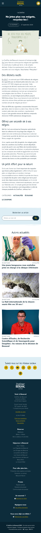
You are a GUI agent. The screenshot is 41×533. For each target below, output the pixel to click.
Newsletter (20, 423)
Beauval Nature (20, 475)
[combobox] (20, 218)
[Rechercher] (35, 218)
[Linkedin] (20, 373)
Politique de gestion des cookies (25, 527)
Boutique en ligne (21, 498)
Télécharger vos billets (21, 516)
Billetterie (20, 432)
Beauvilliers (20, 459)
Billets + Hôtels (20, 434)
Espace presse (20, 485)
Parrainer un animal (21, 473)
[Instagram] (23, 367)
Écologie (29, 195)
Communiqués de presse (20, 489)
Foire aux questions (21, 418)
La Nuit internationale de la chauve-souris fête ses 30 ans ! (18, 303)
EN (32, 529)
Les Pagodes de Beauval (20, 448)
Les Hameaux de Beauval (20, 457)
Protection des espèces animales (20, 471)
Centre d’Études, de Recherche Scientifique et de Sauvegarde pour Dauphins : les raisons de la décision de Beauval (20, 342)
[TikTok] (29, 367)
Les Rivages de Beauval (20, 450)
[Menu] (3, 3)
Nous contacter (20, 420)
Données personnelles (29, 525)
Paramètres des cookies (15, 529)
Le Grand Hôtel (20, 462)
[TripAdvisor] (35, 367)
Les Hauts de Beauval (20, 455)
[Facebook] (6, 367)
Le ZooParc (21, 12)
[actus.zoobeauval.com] (20, 3)
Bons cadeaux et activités (20, 436)
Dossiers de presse (20, 487)
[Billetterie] (38, 3)
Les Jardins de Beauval (20, 453)
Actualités (18, 195)
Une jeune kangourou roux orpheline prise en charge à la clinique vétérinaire (20, 266)
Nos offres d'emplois (21, 507)
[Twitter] (12, 367)
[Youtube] (18, 367)
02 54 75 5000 (20, 415)
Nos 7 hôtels (20, 446)
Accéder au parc (21, 412)
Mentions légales (11, 527)
